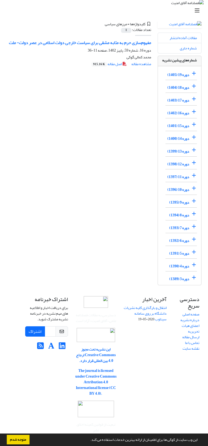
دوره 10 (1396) (178, 189)
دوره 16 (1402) (178, 113)
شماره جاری (188, 48)
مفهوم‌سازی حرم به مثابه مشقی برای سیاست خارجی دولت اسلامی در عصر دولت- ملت (80, 43)
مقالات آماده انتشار (183, 38)
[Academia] (51, 347)
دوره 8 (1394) (179, 215)
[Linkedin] (62, 347)
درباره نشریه (189, 320)
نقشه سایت (191, 348)
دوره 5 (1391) (179, 253)
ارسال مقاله (190, 337)
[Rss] (40, 347)
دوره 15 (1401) (178, 125)
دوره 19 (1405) (178, 74)
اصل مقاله (107, 64)
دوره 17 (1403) (178, 100)
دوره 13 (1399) (178, 151)
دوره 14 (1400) (178, 138)
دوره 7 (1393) (179, 228)
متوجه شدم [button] (18, 439)
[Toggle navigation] (106, 11)
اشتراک (35, 331)
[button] (89, 440)
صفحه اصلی (191, 314)
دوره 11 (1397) (178, 177)
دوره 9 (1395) (179, 202)
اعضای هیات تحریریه (190, 328)
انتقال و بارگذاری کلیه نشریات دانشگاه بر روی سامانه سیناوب (145, 313)
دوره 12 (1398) (178, 164)
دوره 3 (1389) (179, 279)
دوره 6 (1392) (179, 240)
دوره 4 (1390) (179, 266)
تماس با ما (192, 342)
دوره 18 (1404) (178, 87)
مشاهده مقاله (141, 64)
